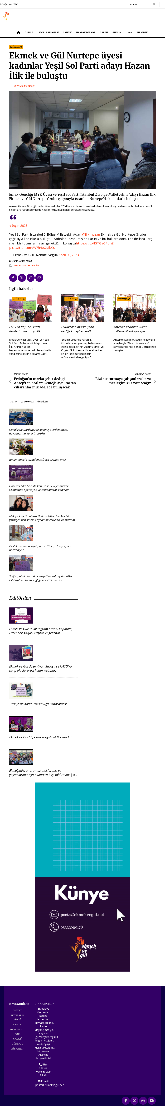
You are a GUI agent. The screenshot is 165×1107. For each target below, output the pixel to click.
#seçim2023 (20, 265)
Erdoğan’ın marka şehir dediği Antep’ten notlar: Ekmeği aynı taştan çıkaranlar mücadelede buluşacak (82, 329)
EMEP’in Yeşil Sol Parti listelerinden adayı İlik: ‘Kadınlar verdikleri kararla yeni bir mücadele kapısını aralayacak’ (28, 329)
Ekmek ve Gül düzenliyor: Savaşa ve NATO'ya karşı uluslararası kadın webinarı (40, 668)
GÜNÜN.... (118, 32)
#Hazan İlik (33, 265)
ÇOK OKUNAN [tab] (27, 401)
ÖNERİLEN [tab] (42, 401)
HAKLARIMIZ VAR (85, 32)
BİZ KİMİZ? (142, 32)
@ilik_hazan (91, 234)
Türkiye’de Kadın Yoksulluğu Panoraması (38, 704)
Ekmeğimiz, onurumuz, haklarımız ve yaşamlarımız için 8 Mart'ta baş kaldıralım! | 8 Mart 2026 (42, 774)
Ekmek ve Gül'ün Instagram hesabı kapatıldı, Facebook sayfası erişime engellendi (40, 631)
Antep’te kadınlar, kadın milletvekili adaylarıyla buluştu (130, 329)
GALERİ (104, 32)
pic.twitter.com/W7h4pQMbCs (32, 247)
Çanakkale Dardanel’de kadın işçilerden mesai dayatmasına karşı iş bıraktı (38, 431)
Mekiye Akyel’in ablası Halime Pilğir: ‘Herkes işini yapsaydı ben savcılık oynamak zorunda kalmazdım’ (42, 518)
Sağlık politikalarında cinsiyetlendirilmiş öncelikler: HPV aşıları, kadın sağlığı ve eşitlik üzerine (41, 578)
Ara (130, 32)
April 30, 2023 (68, 255)
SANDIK (67, 32)
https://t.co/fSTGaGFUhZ (95, 243)
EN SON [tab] (13, 401)
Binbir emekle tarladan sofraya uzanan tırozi (38, 460)
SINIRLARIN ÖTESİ (49, 32)
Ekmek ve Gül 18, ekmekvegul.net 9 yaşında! (40, 737)
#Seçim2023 (18, 225)
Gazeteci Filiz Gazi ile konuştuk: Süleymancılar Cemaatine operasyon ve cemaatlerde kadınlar (39, 488)
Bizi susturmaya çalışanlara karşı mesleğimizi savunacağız (123, 381)
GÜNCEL (29, 32)
